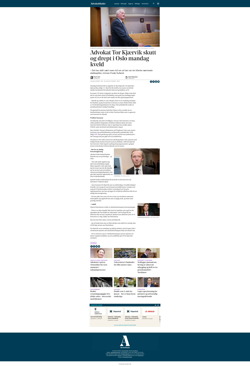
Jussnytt (116, 4)
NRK (95, 134)
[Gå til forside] (101, 4)
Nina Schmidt (125, 351)
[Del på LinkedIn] (156, 81)
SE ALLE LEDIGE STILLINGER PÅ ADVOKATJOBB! (125, 325)
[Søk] (153, 3)
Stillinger (137, 4)
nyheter (93, 243)
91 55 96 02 (135, 351)
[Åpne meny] (158, 4)
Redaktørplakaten (125, 354)
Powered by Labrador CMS (125, 364)
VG (104, 88)
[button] (155, 305)
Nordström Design (127, 357)
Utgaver (130, 4)
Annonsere (145, 4)
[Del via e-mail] (158, 81)
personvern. (141, 355)
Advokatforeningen (115, 352)
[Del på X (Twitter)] (153, 81)
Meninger (124, 4)
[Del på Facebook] (151, 81)
